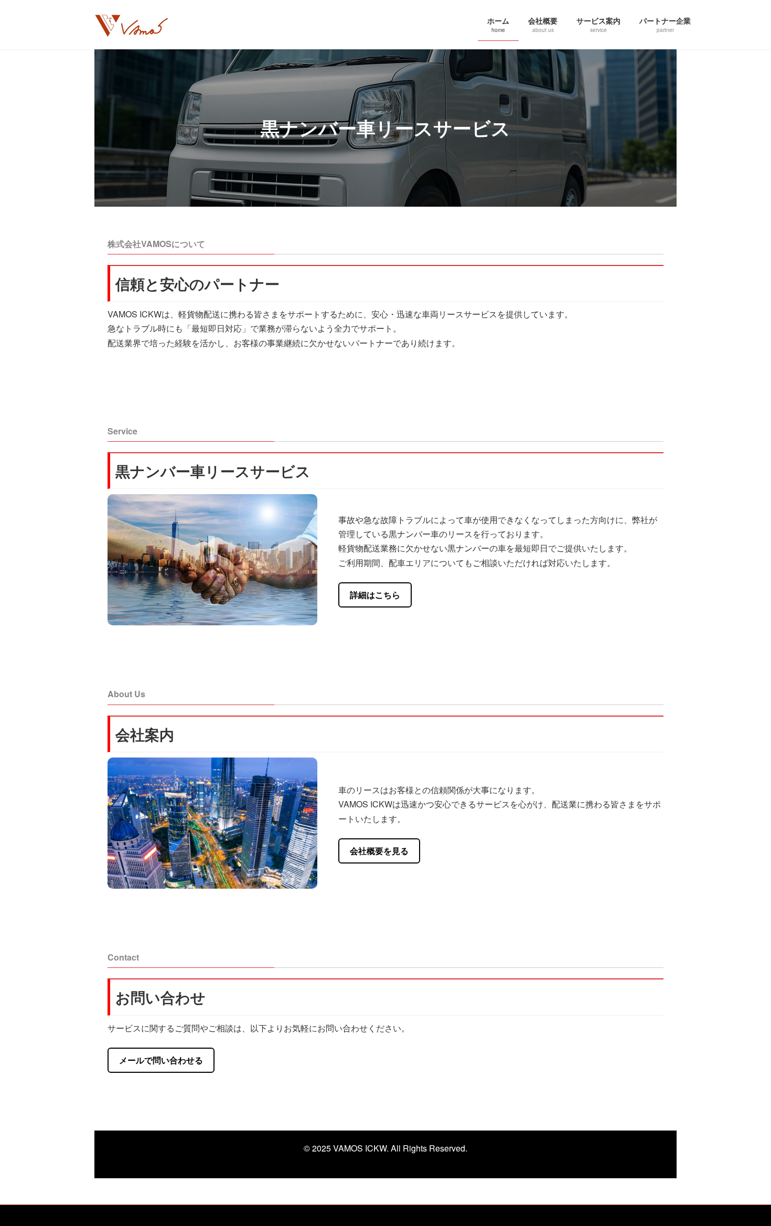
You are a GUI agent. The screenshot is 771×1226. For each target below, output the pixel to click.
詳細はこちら (375, 595)
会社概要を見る (379, 851)
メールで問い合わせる (161, 1060)
